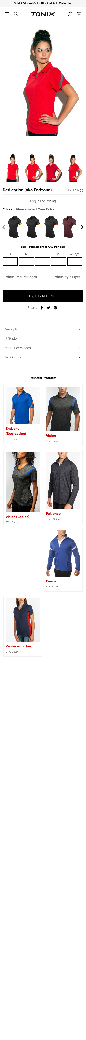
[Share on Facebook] (42, 308)
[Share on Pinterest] (55, 308)
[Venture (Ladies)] (23, 620)
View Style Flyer (67, 277)
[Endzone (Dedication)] (23, 405)
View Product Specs (21, 277)
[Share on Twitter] (48, 308)
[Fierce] (63, 553)
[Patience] (63, 480)
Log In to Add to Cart (43, 296)
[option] (43, 3)
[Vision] (63, 409)
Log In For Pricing (43, 201)
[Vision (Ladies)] (23, 482)
